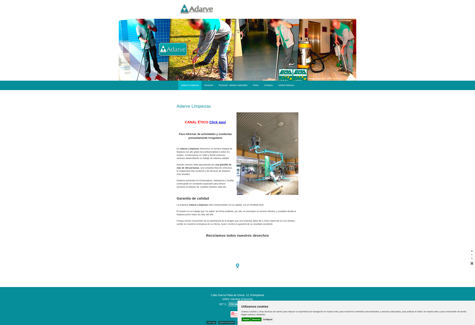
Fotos (256, 85)
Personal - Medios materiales (233, 85)
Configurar (268, 319)
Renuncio (256, 319)
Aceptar (246, 319)
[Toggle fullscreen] (472, 263)
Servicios (208, 85)
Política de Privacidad (226, 322)
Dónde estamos (286, 85)
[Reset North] (472, 258)
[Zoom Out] (472, 255)
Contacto (268, 85)
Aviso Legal (211, 322)
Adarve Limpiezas (190, 85)
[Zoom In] (472, 251)
